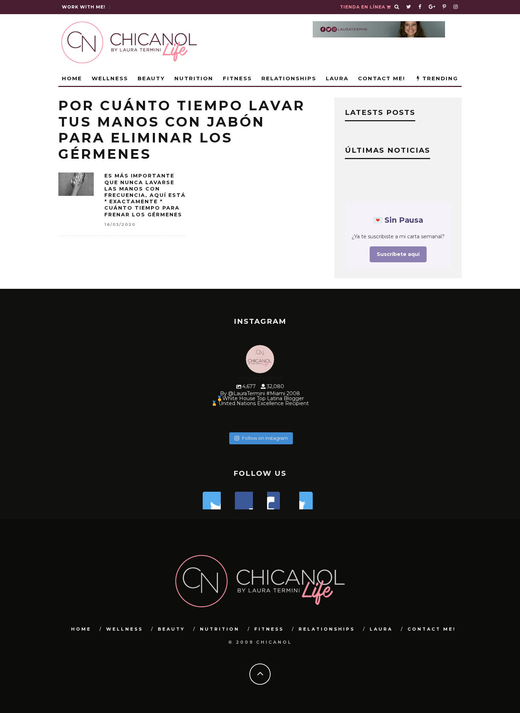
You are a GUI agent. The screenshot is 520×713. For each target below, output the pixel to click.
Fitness (237, 78)
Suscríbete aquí (398, 254)
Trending (439, 78)
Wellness (110, 78)
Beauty (151, 78)
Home (72, 78)
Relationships (288, 78)
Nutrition (193, 78)
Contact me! (381, 78)
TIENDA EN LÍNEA (363, 7)
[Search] (396, 7)
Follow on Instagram (265, 438)
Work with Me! (83, 7)
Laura (337, 78)
